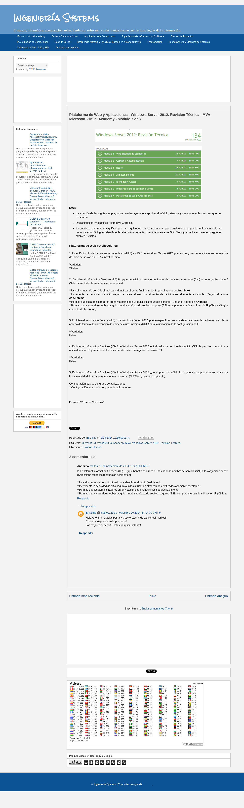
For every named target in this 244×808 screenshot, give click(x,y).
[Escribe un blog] (143, 438)
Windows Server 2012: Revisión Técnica (156, 443)
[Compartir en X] (146, 438)
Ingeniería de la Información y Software (143, 36)
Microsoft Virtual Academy (31, 36)
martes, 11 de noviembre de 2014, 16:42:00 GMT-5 (119, 466)
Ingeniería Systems (56, 18)
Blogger (147, 784)
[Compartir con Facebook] (149, 438)
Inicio (152, 596)
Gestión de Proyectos (182, 36)
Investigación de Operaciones (32, 42)
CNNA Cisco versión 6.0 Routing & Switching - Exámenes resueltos (42, 247)
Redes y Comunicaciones (65, 36)
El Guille (91, 512)
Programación (155, 42)
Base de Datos (62, 42)
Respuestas (88, 506)
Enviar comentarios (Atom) (157, 608)
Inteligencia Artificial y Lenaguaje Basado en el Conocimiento (109, 42)
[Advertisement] (149, 78)
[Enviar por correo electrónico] (139, 438)
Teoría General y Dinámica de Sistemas (189, 42)
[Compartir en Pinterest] (152, 438)
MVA (128, 443)
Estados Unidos (91, 447)
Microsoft (87, 443)
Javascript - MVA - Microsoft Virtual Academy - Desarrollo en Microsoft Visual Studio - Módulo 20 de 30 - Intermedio (44, 140)
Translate (41, 69)
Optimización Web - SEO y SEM (33, 48)
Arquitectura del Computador (99, 36)
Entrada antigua (216, 596)
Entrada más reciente (84, 596)
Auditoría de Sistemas (67, 48)
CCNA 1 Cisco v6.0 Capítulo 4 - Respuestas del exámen (42, 221)
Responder (83, 498)
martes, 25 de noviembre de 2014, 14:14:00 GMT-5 (131, 512)
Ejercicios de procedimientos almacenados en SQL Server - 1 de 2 (41, 166)
